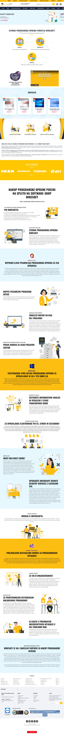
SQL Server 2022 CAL (16, 682)
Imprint (35, 701)
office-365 (35, 696)
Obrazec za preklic (21, 702)
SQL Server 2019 (15, 681)
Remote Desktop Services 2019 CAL (46, 678)
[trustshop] (26, 712)
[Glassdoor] (32, 721)
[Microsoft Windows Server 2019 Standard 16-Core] (54, 102)
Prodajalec (19, 696)
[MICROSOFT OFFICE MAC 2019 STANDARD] (9, 102)
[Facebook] (27, 721)
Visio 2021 (57, 678)
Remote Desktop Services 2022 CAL (30, 684)
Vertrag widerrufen (33, 732)
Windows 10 (58, 682)
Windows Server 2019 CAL (17, 678)
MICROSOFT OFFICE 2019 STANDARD (24, 109)
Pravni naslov (36, 695)
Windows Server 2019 (4, 682)
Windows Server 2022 (4, 681)
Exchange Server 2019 (28, 678)
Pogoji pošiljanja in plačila (22, 700)
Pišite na (19, 699)
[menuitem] (43, 1)
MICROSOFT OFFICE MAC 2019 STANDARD (9, 109)
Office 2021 (2, 678)
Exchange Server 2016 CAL (29, 682)
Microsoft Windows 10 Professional (39, 109)
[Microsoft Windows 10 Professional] (39, 102)
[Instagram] (37, 721)
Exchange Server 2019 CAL (29, 681)
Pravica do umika (20, 701)
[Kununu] (35, 721)
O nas (35, 699)
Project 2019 (43, 684)
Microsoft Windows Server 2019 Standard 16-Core (54, 109)
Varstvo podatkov (36, 700)
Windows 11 (58, 681)
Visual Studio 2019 (43, 681)
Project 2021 (43, 682)
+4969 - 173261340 (6, 699)
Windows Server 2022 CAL (5, 684)
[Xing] (29, 721)
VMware (57, 684)
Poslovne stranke (20, 695)
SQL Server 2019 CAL (16, 684)
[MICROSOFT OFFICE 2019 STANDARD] (24, 102)
